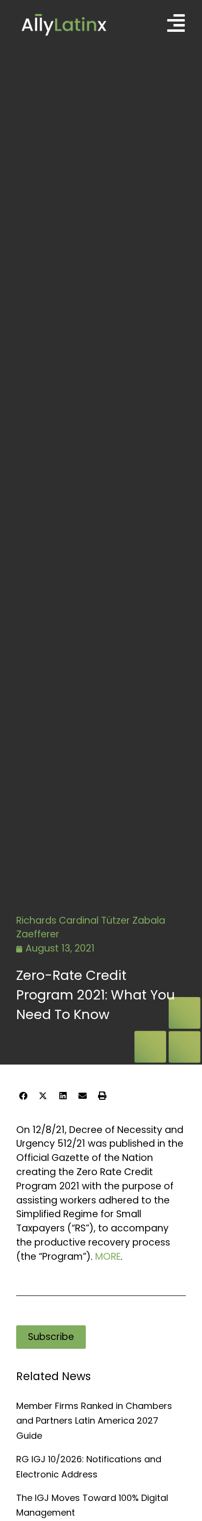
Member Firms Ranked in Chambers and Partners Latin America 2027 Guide (94, 1421)
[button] (23, 1096)
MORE (108, 1256)
